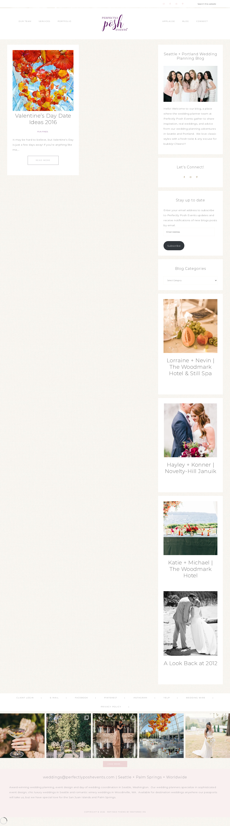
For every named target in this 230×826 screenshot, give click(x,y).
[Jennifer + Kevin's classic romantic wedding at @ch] (207, 735)
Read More (43, 160)
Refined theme (116, 812)
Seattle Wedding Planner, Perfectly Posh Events (115, 23)
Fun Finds (42, 132)
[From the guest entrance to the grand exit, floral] (68, 735)
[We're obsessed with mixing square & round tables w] (161, 735)
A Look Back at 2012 (190, 663)
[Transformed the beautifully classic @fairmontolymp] (115, 735)
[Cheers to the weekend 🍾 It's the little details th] (22, 735)
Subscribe (174, 245)
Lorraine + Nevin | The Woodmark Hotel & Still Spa (191, 367)
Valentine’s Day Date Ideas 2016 (43, 118)
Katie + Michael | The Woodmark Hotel (190, 569)
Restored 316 (138, 812)
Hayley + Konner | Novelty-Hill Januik (190, 467)
